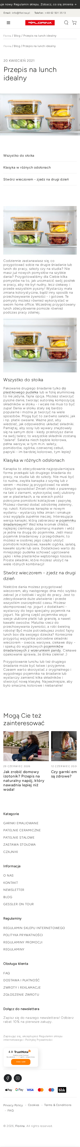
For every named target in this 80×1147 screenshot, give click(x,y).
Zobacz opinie (21, 1062)
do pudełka (34, 390)
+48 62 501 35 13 (55, 12)
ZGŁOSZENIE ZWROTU (21, 995)
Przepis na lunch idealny (40, 35)
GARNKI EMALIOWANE (20, 823)
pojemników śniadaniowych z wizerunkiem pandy (33, 648)
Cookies (33, 1105)
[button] (66, 22)
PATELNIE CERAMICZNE (22, 830)
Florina (7, 35)
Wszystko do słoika (18, 156)
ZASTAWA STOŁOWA (19, 845)
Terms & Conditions (58, 1105)
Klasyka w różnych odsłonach (27, 167)
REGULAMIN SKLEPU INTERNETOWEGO (34, 928)
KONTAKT (10, 883)
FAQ (6, 973)
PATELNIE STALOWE (19, 837)
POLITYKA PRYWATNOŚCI (23, 935)
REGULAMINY (13, 949)
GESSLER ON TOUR (18, 904)
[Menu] (8, 22)
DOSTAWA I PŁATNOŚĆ (21, 980)
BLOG (7, 897)
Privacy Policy (13, 1105)
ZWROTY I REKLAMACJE (22, 987)
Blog (17, 35)
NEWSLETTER (13, 890)
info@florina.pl (21, 12)
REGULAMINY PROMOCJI (22, 942)
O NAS (8, 875)
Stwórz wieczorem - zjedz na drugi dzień (36, 179)
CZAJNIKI (10, 852)
